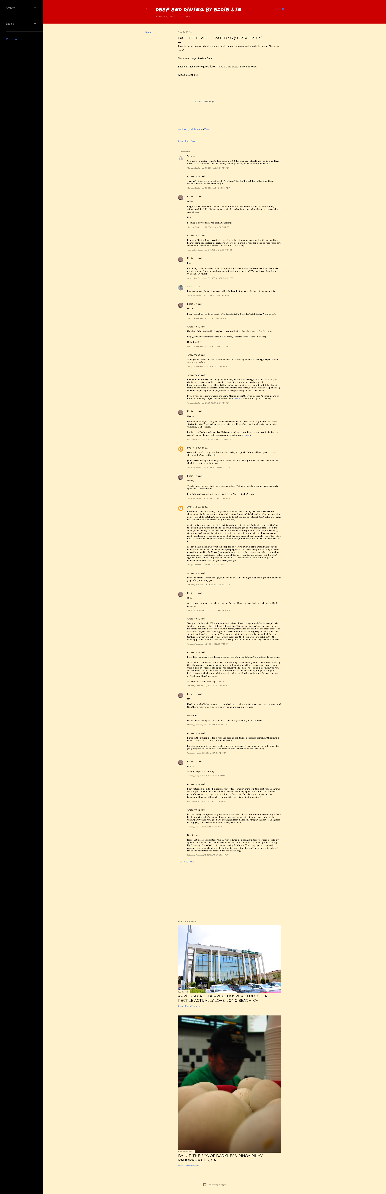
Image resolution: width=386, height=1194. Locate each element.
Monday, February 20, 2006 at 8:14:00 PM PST (207, 725)
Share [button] (148, 32)
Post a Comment (186, 862)
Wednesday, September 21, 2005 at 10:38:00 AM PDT (210, 278)
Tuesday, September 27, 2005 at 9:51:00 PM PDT (208, 403)
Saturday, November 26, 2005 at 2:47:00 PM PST (208, 585)
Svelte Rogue (194, 447)
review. (236, 398)
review (247, 435)
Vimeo (207, 129)
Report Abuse (14, 39)
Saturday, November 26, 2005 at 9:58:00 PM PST (208, 610)
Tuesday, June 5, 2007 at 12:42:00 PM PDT (205, 827)
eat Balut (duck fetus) (189, 129)
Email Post (190, 141)
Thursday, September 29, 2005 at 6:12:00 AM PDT (209, 467)
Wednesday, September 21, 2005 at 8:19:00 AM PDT (209, 250)
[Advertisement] (229, 891)
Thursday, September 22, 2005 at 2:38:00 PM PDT (209, 295)
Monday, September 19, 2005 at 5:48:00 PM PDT (208, 188)
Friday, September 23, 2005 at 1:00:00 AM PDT (208, 318)
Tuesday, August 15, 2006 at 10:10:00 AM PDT (207, 776)
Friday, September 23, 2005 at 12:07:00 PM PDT (208, 366)
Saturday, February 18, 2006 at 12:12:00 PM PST (208, 686)
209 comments (192, 1165)
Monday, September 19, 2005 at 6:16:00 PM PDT (208, 227)
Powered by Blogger (217, 1184)
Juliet (190, 156)
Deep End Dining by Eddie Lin (198, 9)
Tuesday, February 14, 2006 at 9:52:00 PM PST (207, 644)
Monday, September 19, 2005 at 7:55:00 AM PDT (208, 168)
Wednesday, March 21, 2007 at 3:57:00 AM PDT (207, 801)
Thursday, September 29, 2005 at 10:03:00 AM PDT (209, 498)
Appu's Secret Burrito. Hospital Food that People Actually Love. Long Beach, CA (223, 998)
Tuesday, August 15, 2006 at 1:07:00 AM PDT (206, 753)
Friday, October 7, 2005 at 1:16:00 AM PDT (205, 564)
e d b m (191, 286)
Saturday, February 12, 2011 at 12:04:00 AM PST (207, 855)
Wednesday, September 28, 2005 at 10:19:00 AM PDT (210, 439)
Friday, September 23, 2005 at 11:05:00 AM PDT (208, 346)
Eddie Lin (192, 196)
